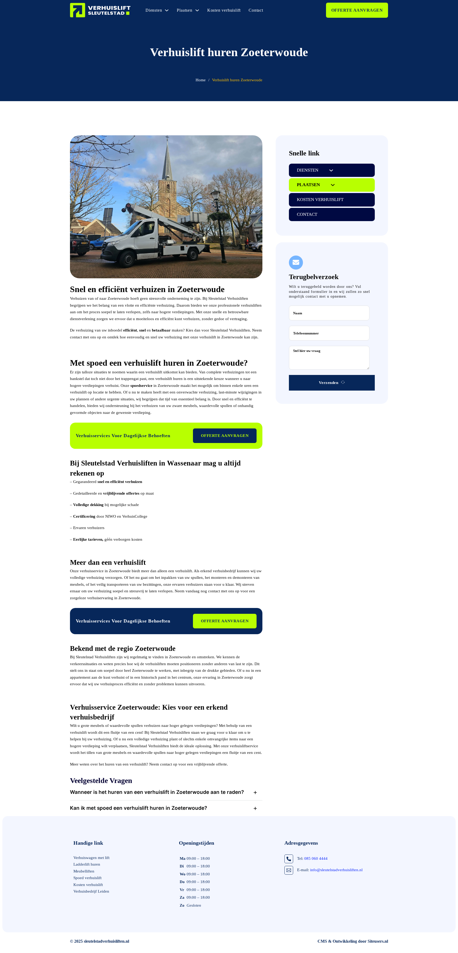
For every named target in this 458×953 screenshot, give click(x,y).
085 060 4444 (316, 858)
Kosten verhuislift (224, 10)
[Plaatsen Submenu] (197, 10)
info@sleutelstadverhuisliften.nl (336, 870)
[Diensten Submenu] (167, 10)
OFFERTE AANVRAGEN (357, 10)
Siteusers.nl (378, 941)
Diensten (154, 10)
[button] (166, 792)
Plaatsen (184, 10)
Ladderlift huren (86, 864)
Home (201, 80)
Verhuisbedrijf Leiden (91, 891)
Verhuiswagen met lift (91, 858)
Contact (256, 10)
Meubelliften (83, 871)
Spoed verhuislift (87, 878)
